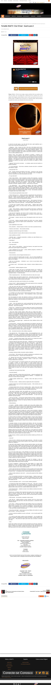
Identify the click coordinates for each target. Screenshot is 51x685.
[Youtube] (47, 673)
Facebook (14, 35)
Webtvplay (14, 16)
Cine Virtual (5, 23)
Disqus (48, 596)
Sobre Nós (5, 0)
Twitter (24, 35)
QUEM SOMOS (9, 662)
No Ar (30, 23)
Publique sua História (8, 677)
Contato (29, 0)
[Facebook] (36, 673)
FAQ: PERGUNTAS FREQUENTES (25, 664)
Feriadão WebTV (26, 23)
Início (2, 0)
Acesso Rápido (10, 0)
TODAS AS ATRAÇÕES (9, 665)
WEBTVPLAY (9, 667)
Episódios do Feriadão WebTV (18, 23)
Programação (19, 16)
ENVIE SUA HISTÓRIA (25, 662)
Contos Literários (10, 23)
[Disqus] (25, 612)
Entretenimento (26, 16)
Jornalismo (33, 16)
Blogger (42, 596)
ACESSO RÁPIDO (9, 664)
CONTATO (9, 669)
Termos (3, 677)
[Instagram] (43, 673)
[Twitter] (40, 673)
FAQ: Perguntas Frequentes (23, 0)
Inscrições (39, 16)
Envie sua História (15, 0)
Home (2, 23)
